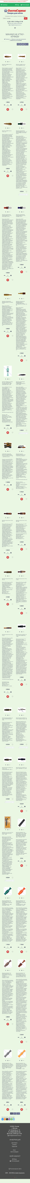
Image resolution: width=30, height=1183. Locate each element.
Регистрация (25, 4)
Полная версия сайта (15, 1168)
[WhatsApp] (11, 1119)
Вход (17, 4)
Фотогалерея (14, 1152)
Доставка (14, 1143)
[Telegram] (14, 1119)
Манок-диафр (13, 16)
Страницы (4, 4)
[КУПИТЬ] (7, 109)
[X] (7, 1119)
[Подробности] (10, 62)
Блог (14, 1150)
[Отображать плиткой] (18, 44)
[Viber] (9, 1119)
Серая (24, 16)
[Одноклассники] (5, 1119)
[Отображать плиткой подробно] (20, 44)
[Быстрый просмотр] (5, 62)
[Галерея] (8, 62)
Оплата (14, 1144)
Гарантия (14, 1146)
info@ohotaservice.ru (15, 25)
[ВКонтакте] (3, 1119)
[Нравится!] (12, 110)
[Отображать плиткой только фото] (23, 44)
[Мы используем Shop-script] (15, 1177)
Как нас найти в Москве (16, 23)
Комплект (19, 16)
